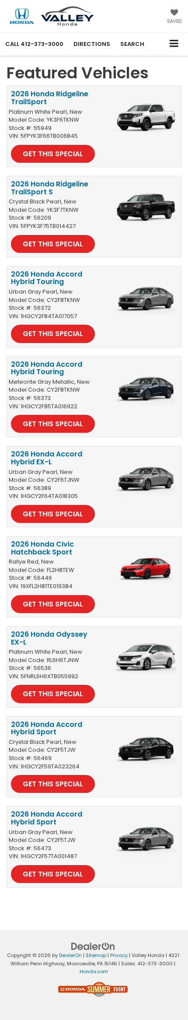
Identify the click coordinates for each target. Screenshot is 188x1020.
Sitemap (96, 955)
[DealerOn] (93, 946)
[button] (34, 44)
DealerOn (70, 955)
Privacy (119, 955)
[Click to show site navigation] (174, 44)
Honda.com (94, 971)
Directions (91, 44)
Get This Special (53, 154)
